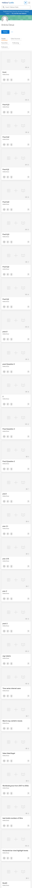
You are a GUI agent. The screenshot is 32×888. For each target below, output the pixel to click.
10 (28, 651)
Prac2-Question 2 (9, 461)
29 (28, 327)
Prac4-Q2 (6, 137)
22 (28, 229)
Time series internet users (12, 688)
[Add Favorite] (28, 80)
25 (28, 100)
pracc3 (5, 332)
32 (28, 424)
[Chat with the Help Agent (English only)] (25, 2)
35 (28, 197)
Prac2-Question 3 (9, 429)
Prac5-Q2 (6, 267)
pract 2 (5, 623)
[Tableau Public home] (8, 3)
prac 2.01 (6, 559)
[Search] (3, 7)
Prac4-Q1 (6, 169)
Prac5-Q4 (6, 202)
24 (28, 67)
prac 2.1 (5, 526)
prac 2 (5, 591)
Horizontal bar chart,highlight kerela (15, 851)
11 (28, 748)
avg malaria (7, 656)
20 (28, 164)
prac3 (5, 494)
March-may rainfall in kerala (12, 721)
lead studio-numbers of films (13, 818)
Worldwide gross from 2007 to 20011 (16, 786)
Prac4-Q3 (6, 105)
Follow (5, 32)
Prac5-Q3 (6, 234)
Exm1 (4, 72)
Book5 (5, 883)
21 (28, 359)
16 (28, 619)
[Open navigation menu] (29, 3)
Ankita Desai (6, 74)
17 (28, 262)
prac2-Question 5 (9, 364)
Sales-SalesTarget (9, 753)
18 (28, 132)
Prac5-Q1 (6, 299)
